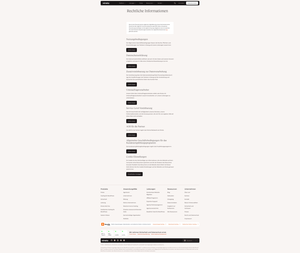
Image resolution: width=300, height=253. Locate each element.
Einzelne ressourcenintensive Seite (132, 211)
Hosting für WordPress (107, 196)
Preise (102, 192)
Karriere (187, 196)
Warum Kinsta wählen (191, 203)
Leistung (103, 203)
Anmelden (181, 3)
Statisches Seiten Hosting (189, 224)
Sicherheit (104, 199)
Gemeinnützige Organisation (131, 215)
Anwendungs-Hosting (158, 224)
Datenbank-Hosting (173, 224)
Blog (168, 192)
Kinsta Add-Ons (105, 206)
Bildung (125, 199)
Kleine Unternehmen (129, 203)
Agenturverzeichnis (152, 208)
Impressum (188, 218)
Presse (187, 212)
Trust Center (132, 234)
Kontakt (187, 199)
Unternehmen (127, 196)
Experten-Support (152, 201)
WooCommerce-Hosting (130, 206)
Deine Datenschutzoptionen (158, 234)
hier (167, 29)
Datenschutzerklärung (144, 234)
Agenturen (126, 192)
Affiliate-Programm (152, 198)
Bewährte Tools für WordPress (156, 212)
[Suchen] (174, 3)
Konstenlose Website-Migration (153, 193)
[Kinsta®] (106, 3)
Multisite (125, 218)
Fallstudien (170, 196)
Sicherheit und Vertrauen (189, 207)
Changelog (170, 199)
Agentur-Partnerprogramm (155, 205)
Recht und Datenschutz (192, 215)
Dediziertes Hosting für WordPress (108, 211)
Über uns (187, 192)
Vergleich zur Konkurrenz (171, 207)
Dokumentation (172, 203)
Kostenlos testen (192, 3)
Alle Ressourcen (172, 212)
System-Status (105, 215)
